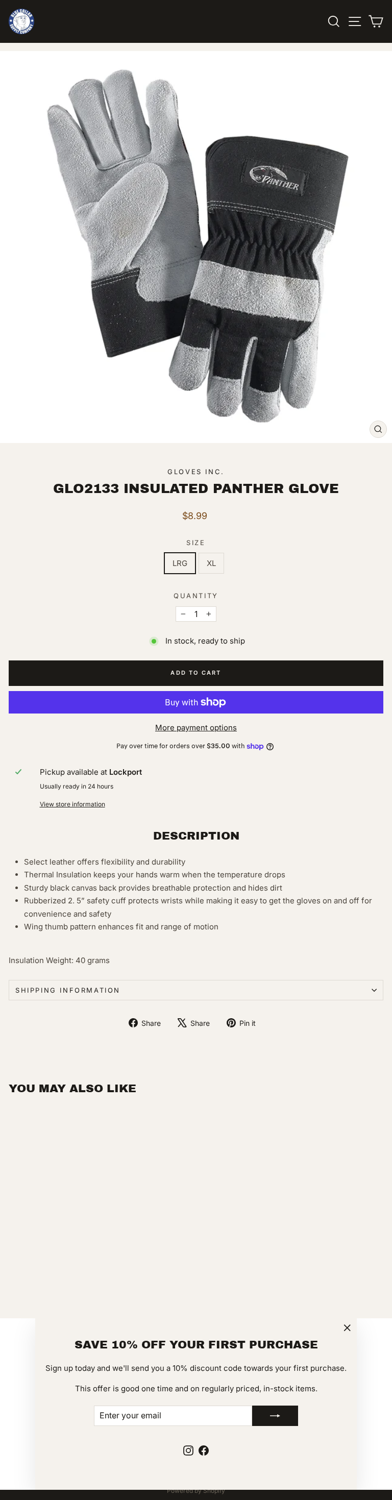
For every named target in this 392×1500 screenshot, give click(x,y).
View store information (72, 804)
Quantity (196, 596)
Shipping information (67, 990)
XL (211, 563)
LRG (180, 563)
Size (195, 542)
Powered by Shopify (196, 1490)
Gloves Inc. (196, 472)
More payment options (196, 727)
